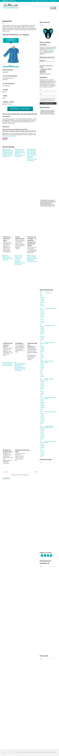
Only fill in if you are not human (46, 66)
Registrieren (43, 72)
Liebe (5, 138)
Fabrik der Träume (5, 140)
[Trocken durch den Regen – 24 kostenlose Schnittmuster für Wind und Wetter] (32, 192)
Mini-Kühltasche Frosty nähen (51, 398)
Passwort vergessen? (45, 74)
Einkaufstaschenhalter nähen (50, 442)
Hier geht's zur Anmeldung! (9, 136)
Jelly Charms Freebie (50, 411)
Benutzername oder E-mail (47, 57)
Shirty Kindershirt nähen (49, 361)
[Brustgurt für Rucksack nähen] (7, 405)
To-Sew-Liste (48, 292)
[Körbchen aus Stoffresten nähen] (7, 192)
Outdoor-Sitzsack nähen (49, 379)
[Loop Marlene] (20, 298)
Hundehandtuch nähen (50, 308)
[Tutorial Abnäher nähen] (20, 192)
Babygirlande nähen (50, 325)
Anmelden (36, 471)
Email (41, 93)
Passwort (42, 60)
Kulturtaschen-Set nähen (49, 343)
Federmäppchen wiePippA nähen (49, 426)
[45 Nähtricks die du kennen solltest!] (7, 298)
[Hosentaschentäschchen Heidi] (20, 405)
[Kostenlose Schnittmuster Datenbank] (10, 6)
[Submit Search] (3, 1)
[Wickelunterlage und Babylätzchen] (32, 298)
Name (41, 89)
